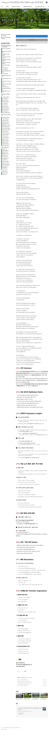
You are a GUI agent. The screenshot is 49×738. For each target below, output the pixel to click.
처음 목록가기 (31, 40)
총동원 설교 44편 (5, 100)
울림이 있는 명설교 (16, 6)
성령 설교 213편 (5, 131)
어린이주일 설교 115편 (6, 128)
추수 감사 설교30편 (5, 137)
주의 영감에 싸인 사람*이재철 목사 (23, 684)
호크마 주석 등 (5, 169)
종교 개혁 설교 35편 (5, 109)
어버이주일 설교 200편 (6, 129)
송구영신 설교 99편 (5, 143)
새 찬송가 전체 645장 (6, 164)
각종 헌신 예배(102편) (6, 112)
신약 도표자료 (4, 159)
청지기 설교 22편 (5, 106)
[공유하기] (19, 671)
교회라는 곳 (4, 149)
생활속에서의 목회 (5, 153)
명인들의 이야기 (5, 152)
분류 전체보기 (5, 43)
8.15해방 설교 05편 (5, 134)
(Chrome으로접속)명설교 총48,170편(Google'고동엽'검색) (22, 2)
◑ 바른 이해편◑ (5, 147)
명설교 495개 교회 (5, 166)
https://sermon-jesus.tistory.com (24, 711)
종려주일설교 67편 (5, 123)
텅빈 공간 (4, 174)
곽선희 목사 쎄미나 (5, 86)
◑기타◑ (19, 677)
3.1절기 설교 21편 (5, 118)
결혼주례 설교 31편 (5, 107)
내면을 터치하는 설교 (27, 6)
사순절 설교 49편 (5, 120)
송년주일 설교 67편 (5, 145)
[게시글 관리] (21, 671)
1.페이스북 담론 (5, 67)
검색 (44, 2)
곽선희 (7, 6)
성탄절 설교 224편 (5, 140)
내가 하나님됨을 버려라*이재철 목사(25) (24, 682)
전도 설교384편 (5, 98)
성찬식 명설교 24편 (5, 101)
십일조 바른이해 (5, 73)
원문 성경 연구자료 (5, 150)
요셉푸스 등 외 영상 (5, 161)
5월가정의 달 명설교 (6, 126)
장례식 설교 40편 (5, 111)
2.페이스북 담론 (5, 69)
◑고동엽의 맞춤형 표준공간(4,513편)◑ (6, 46)
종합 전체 (23, 677)
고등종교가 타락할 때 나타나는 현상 (23, 681)
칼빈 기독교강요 (5, 156)
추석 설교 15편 (5, 136)
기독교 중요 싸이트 (5, 162)
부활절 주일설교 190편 (6, 125)
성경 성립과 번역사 (5, 158)
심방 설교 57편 (5, 104)
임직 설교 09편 (5, 103)
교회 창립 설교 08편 (5, 97)
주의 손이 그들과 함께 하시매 (22, 679)
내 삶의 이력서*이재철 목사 (22, 685)
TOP (47, 728)
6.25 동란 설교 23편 (6, 132)
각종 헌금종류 (4, 167)
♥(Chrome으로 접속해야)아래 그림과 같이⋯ (6, 35)
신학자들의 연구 (5, 155)
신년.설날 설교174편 (6, 117)
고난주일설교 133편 (5, 122)
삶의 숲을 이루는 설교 (40, 6)
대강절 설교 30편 (5, 139)
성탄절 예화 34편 (5, 142)
